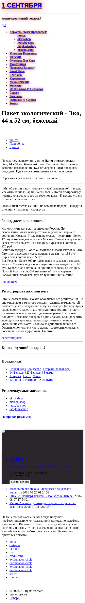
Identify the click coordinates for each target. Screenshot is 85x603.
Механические (19, 82)
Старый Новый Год (56, 369)
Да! (4, 25)
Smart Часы (17, 71)
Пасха (27, 376)
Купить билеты (20, 481)
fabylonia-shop (26, 46)
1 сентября (22, 5)
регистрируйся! (12, 337)
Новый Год (17, 369)
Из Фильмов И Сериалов (26, 89)
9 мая (37, 376)
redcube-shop (25, 42)
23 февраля (33, 372)
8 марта (48, 372)
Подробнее (16, 143)
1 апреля (15, 376)
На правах (9, 416)
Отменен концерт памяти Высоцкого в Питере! (41, 496)
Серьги (14, 92)
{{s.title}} (16, 459)
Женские (15, 57)
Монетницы (17, 64)
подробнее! (9, 281)
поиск (21, 35)
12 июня (15, 379)
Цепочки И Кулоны (22, 99)
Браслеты (15, 96)
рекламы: (24, 416)
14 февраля (16, 372)
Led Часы (15, 74)
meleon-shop (25, 49)
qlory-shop (24, 39)
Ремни (13, 103)
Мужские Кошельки (23, 53)
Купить (14, 147)
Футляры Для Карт (22, 60)
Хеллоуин (46, 379)
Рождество (34, 369)
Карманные (17, 78)
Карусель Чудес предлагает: (28, 32)
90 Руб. (14, 140)
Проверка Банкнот (22, 67)
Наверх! (14, 598)
